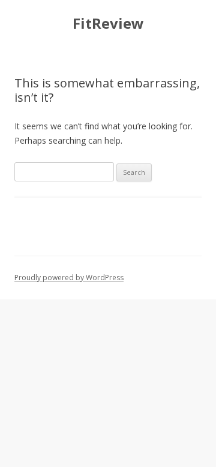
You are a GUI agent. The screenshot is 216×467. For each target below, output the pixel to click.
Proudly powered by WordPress (69, 277)
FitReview (108, 23)
